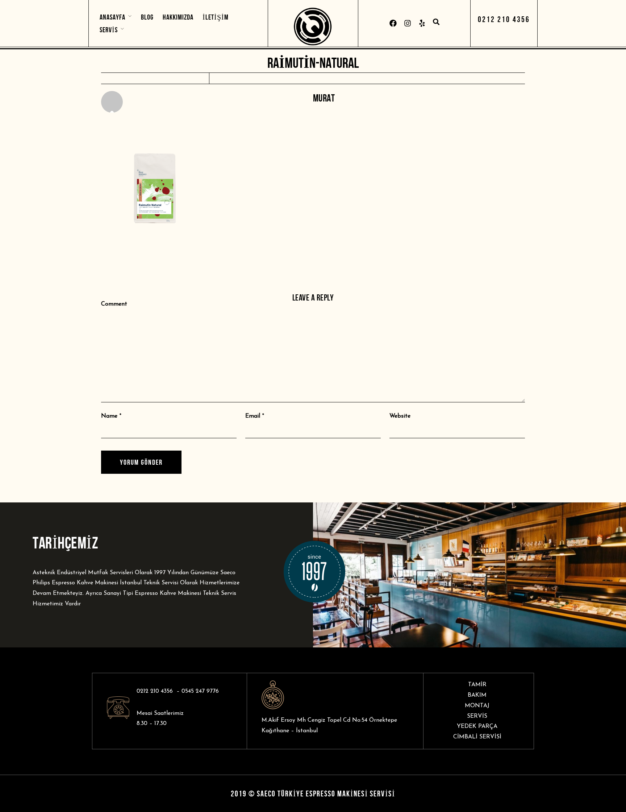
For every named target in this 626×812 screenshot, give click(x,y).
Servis (109, 30)
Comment (114, 304)
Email (252, 416)
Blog (147, 17)
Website (399, 416)
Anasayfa (112, 17)
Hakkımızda (178, 17)
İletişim (216, 17)
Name (109, 416)
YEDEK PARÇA (477, 726)
